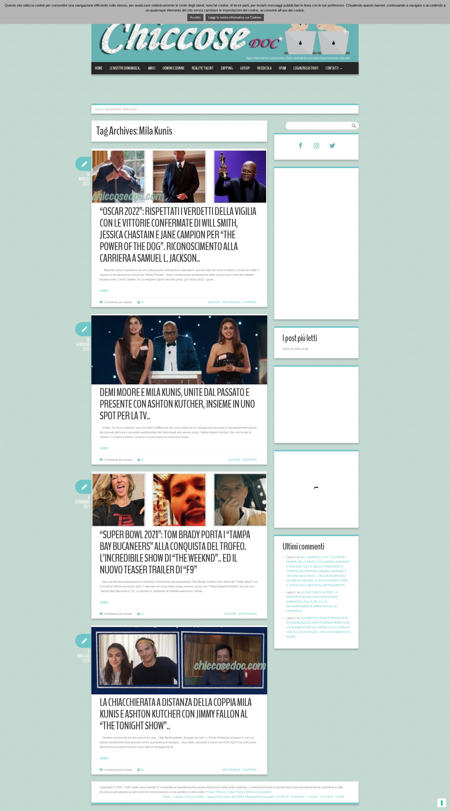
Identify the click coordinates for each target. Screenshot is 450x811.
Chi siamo (326, 796)
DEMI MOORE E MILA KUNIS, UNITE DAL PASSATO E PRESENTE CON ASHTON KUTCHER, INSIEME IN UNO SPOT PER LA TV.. (177, 404)
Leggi (104, 290)
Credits (340, 796)
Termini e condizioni (258, 792)
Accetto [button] (195, 17)
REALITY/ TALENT (203, 68)
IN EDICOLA (264, 68)
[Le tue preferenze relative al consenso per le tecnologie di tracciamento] (441, 802)
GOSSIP (245, 68)
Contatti (330, 69)
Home (98, 68)
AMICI (151, 68)
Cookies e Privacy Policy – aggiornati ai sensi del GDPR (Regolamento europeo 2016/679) (231, 796)
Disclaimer (298, 796)
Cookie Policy (234, 792)
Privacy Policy (215, 792)
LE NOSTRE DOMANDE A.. (125, 68)
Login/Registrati (305, 68)
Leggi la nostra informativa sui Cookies (234, 17)
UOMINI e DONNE (173, 68)
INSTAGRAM (232, 302)
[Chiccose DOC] (225, 33)
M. (142, 302)
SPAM (282, 68)
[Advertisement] (176, 91)
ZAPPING (227, 68)
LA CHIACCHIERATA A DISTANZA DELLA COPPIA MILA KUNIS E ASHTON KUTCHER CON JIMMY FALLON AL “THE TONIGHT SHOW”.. (175, 714)
